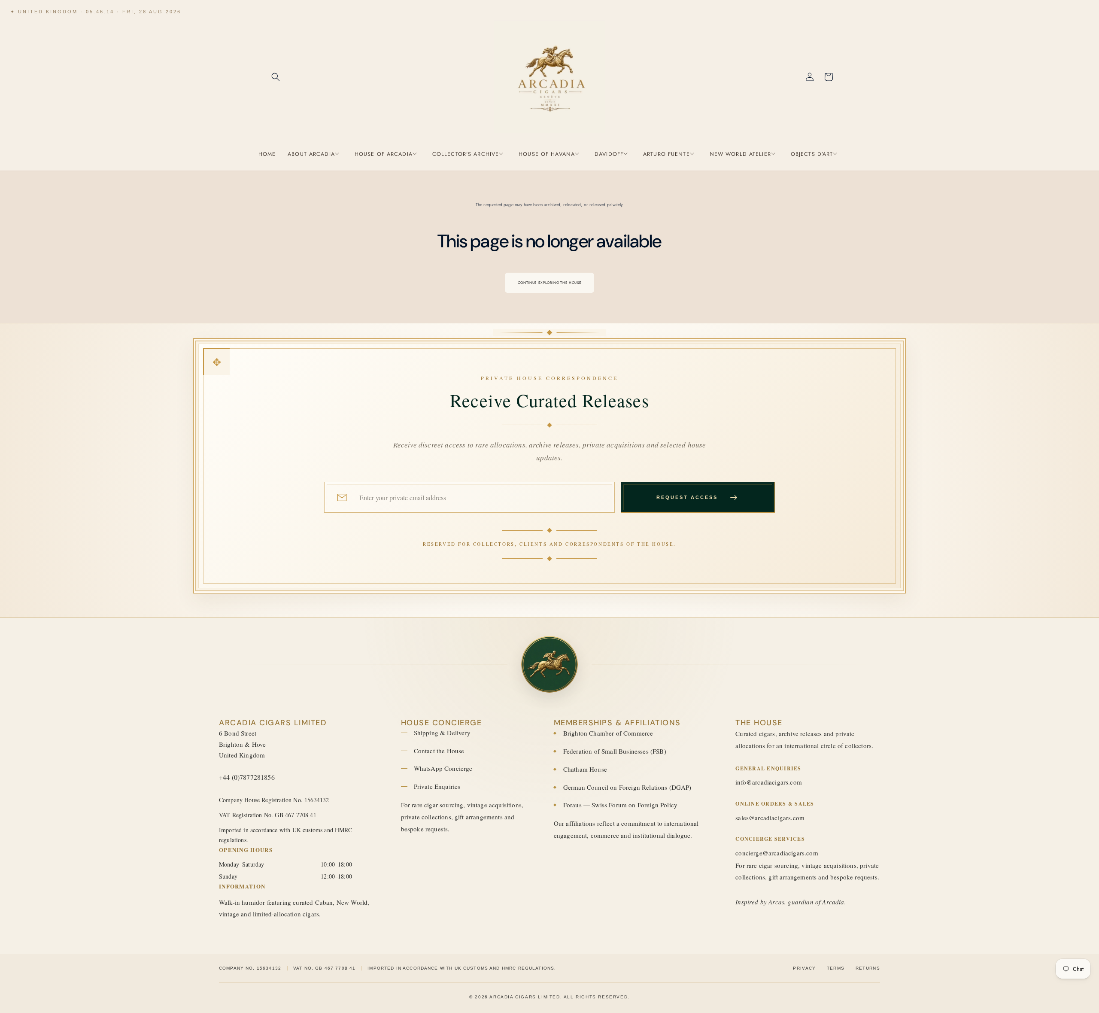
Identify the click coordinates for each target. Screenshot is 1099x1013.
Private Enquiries (437, 786)
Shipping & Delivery (442, 732)
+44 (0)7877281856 (247, 777)
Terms (836, 968)
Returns (868, 968)
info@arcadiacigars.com (768, 782)
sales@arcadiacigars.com (770, 817)
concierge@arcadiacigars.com (776, 853)
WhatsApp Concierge (443, 768)
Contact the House (439, 750)
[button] (275, 76)
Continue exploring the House (549, 282)
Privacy (804, 968)
